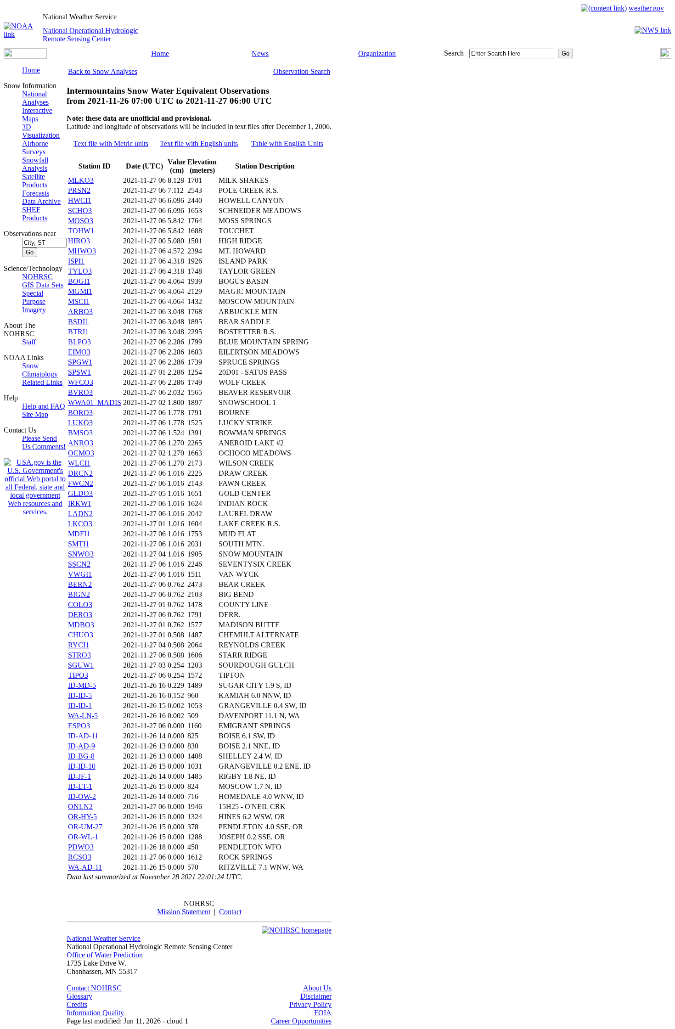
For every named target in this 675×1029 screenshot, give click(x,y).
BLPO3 (79, 342)
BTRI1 (78, 332)
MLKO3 (81, 180)
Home (160, 53)
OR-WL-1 (83, 837)
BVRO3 (80, 392)
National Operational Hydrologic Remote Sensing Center (90, 35)
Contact (230, 912)
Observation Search (301, 71)
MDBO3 (81, 625)
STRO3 (79, 655)
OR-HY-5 (82, 817)
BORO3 (80, 412)
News (260, 53)
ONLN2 (80, 806)
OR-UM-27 (85, 827)
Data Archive (41, 201)
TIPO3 (78, 675)
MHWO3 (82, 251)
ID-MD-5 (82, 685)
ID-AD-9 (81, 746)
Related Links (42, 382)
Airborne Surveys (35, 148)
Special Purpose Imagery (34, 301)
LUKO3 (80, 423)
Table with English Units (287, 143)
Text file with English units (199, 143)
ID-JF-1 (79, 776)
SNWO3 (81, 554)
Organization (377, 53)
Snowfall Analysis (35, 164)
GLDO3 (80, 493)
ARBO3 (80, 311)
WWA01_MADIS (94, 402)
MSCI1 (79, 301)
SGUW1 (81, 665)
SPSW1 (79, 372)
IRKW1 (79, 503)
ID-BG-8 (81, 756)
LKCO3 (80, 524)
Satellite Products (34, 181)
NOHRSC (37, 277)
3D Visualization (41, 131)
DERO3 (80, 615)
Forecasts (35, 193)
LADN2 (80, 513)
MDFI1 (79, 534)
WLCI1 (79, 463)
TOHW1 (81, 231)
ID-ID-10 (82, 766)
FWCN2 (80, 483)
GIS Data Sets (42, 285)
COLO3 (80, 604)
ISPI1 (76, 261)
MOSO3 (80, 221)
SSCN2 (79, 564)
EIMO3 (79, 352)
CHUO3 (80, 635)
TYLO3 (80, 271)
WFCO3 (80, 382)
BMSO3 (80, 433)
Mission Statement (183, 912)
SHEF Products (34, 214)
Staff (29, 342)
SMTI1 (78, 544)
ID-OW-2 (82, 796)
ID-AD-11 (83, 736)
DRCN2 (80, 473)
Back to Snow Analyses (102, 71)
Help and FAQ (43, 406)
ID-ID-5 (80, 695)
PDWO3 (81, 847)
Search (454, 53)
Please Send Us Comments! (44, 442)
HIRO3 (79, 241)
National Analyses (35, 98)
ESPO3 (79, 726)
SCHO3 (80, 210)
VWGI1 (80, 574)
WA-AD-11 (85, 867)
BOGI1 (79, 281)
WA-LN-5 (83, 716)
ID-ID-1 (80, 705)
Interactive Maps (37, 115)
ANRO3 (80, 443)
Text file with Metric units (110, 143)
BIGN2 (79, 594)
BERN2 (80, 584)
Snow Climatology (40, 370)
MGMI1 (80, 291)
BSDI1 (78, 322)
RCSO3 (79, 857)
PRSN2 (79, 190)
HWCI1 (79, 200)
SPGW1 (80, 362)
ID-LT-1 (80, 786)
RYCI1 (78, 645)
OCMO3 (81, 453)
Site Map (35, 414)
